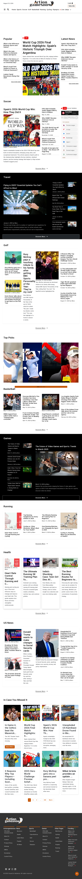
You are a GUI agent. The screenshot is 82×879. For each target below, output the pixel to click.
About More (10, 747)
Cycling (49, 9)
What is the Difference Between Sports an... (72, 833)
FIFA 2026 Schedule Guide (8, 832)
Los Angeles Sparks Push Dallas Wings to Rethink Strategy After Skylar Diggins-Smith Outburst (69, 398)
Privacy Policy (8, 843)
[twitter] (9, 869)
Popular (19, 841)
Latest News (20, 837)
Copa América (34, 834)
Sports (19, 9)
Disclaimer (7, 853)
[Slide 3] (44, 387)
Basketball (35, 9)
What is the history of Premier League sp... (72, 849)
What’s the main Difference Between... (72, 841)
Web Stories (59, 831)
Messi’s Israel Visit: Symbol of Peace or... (72, 857)
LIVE (26, 38)
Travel (57, 851)
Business (19, 831)
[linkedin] (15, 869)
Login (70, 3)
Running (43, 9)
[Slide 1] (38, 387)
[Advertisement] (41, 24)
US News (19, 844)
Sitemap (6, 846)
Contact (6, 839)
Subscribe (72, 6)
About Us (6, 836)
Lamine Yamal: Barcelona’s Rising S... (72, 864)
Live (62, 9)
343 (45, 800)
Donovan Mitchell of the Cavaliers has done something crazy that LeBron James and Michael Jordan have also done (31, 400)
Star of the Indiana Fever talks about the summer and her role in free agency (69, 412)
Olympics (56, 9)
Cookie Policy (8, 856)
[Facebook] (6, 869)
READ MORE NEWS (16, 81)
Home (14, 9)
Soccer (24, 9)
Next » (51, 800)
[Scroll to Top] (77, 874)
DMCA (6, 849)
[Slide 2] (41, 387)
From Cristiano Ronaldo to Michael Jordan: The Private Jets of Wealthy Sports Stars (31, 415)
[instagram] (12, 869)
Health (19, 834)
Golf (29, 9)
